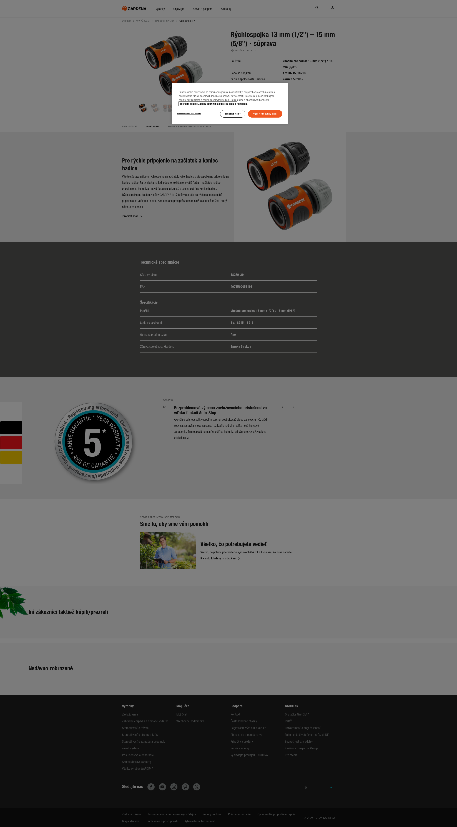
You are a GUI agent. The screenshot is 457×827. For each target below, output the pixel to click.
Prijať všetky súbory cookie (265, 113)
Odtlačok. (242, 103)
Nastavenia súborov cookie (189, 113)
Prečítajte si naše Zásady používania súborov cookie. (208, 103)
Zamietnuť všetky (232, 113)
